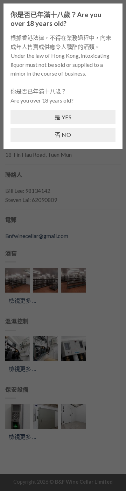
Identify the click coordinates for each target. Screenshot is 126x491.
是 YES (63, 117)
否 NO (63, 134)
